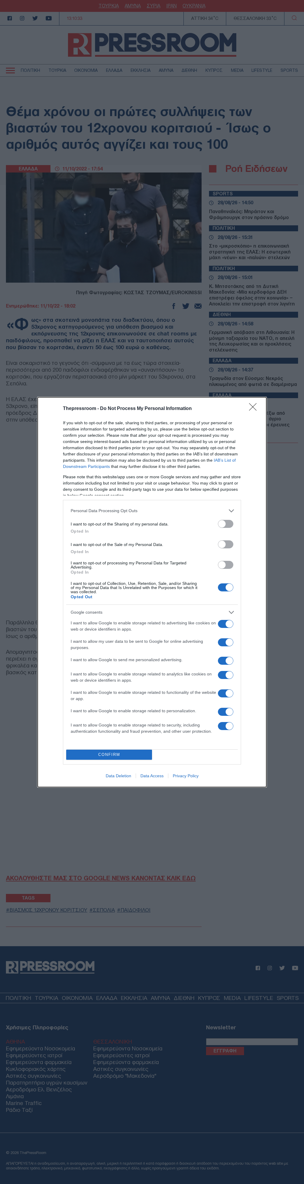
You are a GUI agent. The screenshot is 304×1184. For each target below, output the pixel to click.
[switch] (225, 524)
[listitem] (152, 511)
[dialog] (152, 592)
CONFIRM (109, 754)
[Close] (254, 408)
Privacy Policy (186, 775)
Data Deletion (118, 775)
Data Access (152, 775)
